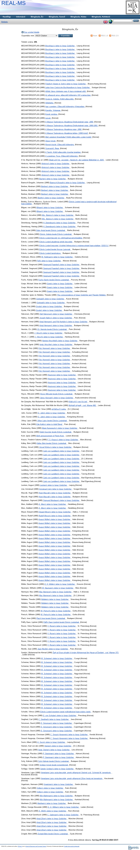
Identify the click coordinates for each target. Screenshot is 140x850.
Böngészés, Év (37, 17)
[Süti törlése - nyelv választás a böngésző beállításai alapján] (110, 21)
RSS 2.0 (115, 36)
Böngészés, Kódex (78, 17)
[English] (105, 21)
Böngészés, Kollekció (101, 17)
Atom (95, 36)
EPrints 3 (20, 846)
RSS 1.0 (104, 36)
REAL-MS (13, 3)
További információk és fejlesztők (71, 846)
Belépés (4, 22)
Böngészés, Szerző (57, 17)
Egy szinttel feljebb (31, 32)
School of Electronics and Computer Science (36, 846)
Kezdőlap (7, 17)
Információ (20, 17)
